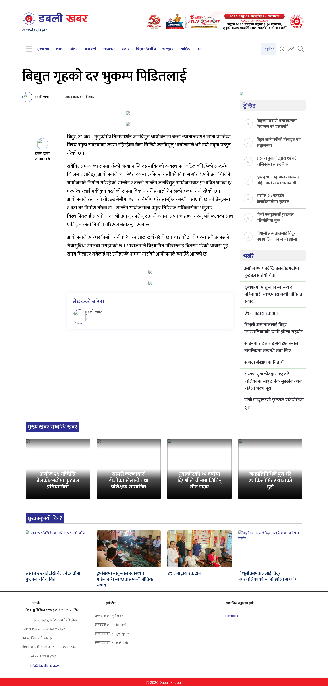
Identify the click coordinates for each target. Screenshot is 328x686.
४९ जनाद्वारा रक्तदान (261, 313)
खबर (59, 49)
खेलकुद (168, 49)
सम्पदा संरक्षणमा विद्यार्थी (264, 362)
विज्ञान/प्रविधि (146, 49)
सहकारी (109, 49)
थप (199, 49)
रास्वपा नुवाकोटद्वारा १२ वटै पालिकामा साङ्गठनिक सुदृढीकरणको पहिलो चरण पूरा (277, 161)
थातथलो (90, 49)
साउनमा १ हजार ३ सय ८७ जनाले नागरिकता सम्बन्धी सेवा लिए (271, 347)
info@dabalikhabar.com (45, 665)
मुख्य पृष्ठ (43, 49)
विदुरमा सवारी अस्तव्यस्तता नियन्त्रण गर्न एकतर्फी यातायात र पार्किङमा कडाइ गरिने (277, 123)
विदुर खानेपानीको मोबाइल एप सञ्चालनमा (279, 142)
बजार (125, 49)
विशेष (74, 49)
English (268, 49)
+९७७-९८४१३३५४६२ (43, 656)
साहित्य (185, 49)
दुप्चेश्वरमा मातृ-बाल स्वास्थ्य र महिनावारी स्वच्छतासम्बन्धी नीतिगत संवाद (278, 180)
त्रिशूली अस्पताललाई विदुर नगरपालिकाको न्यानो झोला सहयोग (277, 236)
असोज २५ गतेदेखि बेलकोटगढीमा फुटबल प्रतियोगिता (273, 198)
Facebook (231, 615)
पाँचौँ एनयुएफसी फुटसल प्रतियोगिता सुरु (275, 217)
